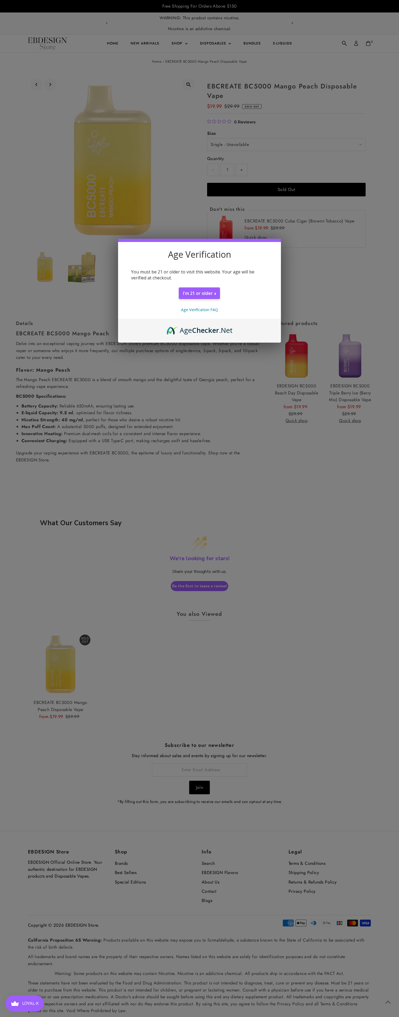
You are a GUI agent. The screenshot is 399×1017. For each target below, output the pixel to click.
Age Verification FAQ (199, 309)
